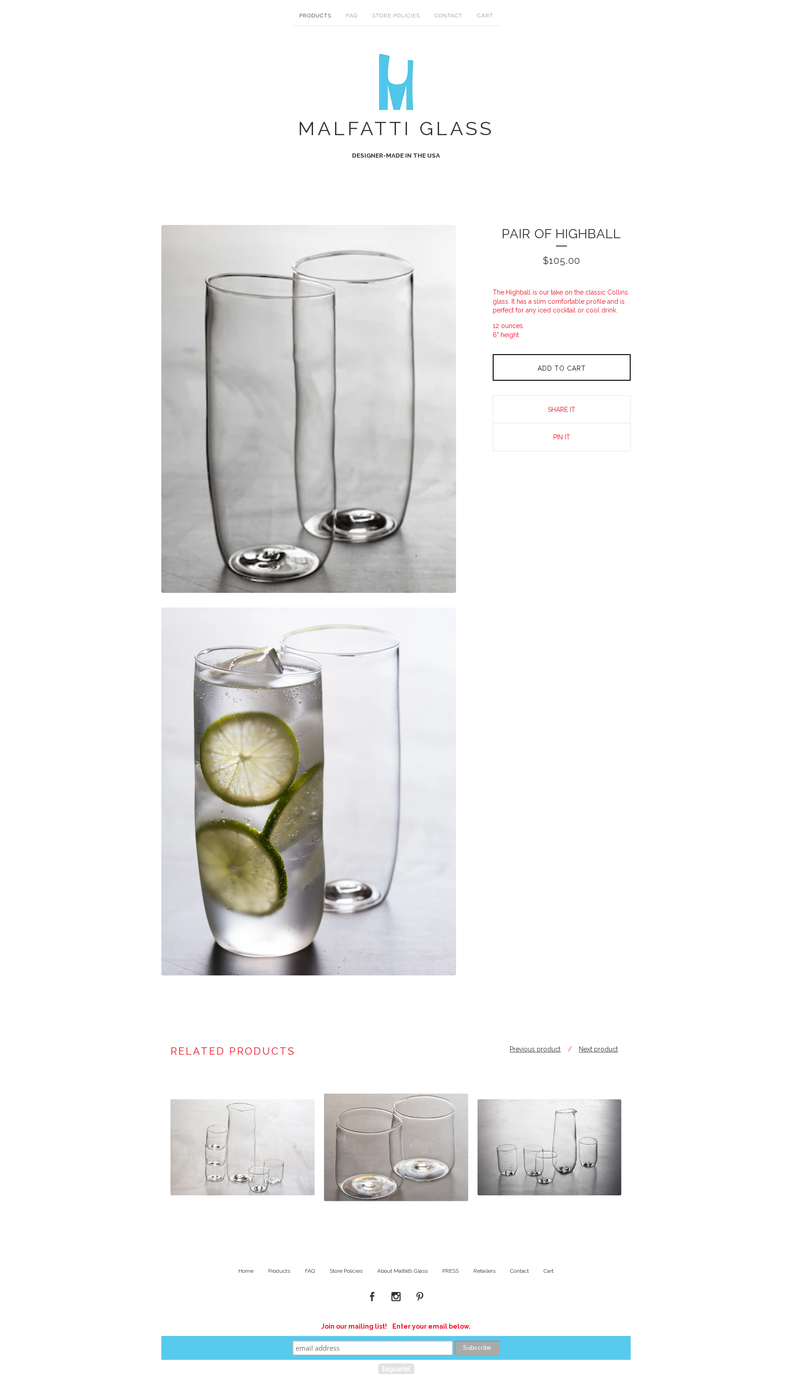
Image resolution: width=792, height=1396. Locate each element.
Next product (598, 1049)
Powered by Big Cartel (396, 1368)
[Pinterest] (420, 1297)
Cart (485, 15)
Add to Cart (562, 368)
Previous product (535, 1049)
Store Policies (396, 15)
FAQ (352, 15)
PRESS (450, 1271)
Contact (448, 15)
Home (245, 1271)
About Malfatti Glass (402, 1271)
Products (315, 15)
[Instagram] (396, 1297)
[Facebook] (372, 1297)
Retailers (484, 1271)
